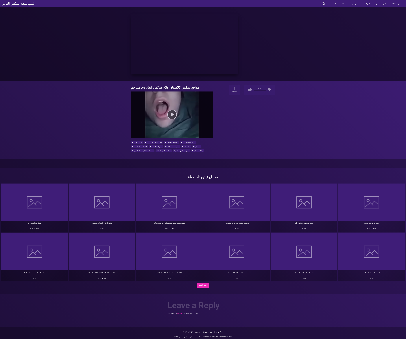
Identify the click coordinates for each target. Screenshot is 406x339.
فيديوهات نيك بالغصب (140, 146)
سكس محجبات (397, 4)
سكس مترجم (354, 4)
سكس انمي (367, 4)
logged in (180, 313)
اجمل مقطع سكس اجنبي (154, 142)
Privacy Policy (207, 332)
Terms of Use (219, 332)
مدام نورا (197, 146)
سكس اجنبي (138, 142)
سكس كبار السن (381, 4)
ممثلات (343, 4)
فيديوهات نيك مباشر (173, 146)
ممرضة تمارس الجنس (182, 151)
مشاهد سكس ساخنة (164, 151)
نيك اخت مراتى (198, 151)
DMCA (197, 332)
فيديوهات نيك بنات (157, 146)
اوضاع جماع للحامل (172, 142)
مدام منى (187, 146)
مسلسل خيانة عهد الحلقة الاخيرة (144, 151)
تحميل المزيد (203, 285)
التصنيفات (332, 4)
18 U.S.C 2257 (187, 332)
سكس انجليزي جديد (188, 142)
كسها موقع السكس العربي (18, 3)
